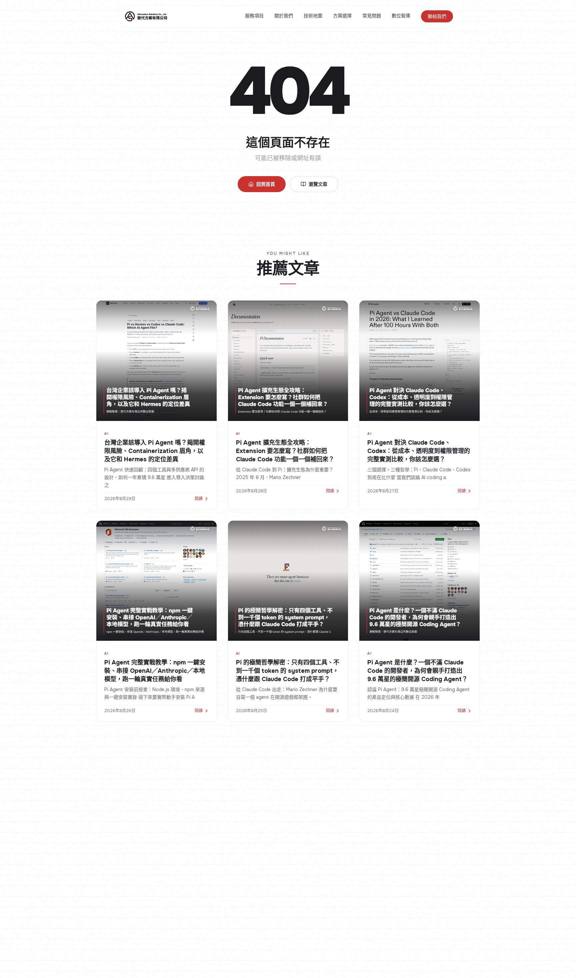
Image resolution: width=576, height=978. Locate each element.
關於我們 (283, 16)
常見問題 (371, 16)
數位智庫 (401, 16)
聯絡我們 (437, 16)
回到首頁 (265, 184)
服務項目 (254, 16)
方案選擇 (342, 16)
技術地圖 (313, 16)
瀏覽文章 (318, 184)
